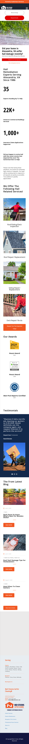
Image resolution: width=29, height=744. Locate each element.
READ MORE (9, 525)
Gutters (6, 583)
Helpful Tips (7, 557)
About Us (7, 725)
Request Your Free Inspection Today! (14, 327)
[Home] (8, 8)
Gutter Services (8, 713)
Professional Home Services (11, 722)
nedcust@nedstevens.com (14, 700)
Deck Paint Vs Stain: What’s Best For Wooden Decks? (13, 516)
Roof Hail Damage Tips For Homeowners (14, 561)
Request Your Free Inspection (14, 59)
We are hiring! (14, 12)
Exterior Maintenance (10, 716)
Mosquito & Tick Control (10, 719)
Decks (5, 512)
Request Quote (14, 17)
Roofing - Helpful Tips (15, 557)
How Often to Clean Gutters (11, 587)
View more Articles (10, 608)
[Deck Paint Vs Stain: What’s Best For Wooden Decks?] (14, 497)
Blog (6, 728)
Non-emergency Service (14, 63)
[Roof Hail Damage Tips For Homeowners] (14, 542)
